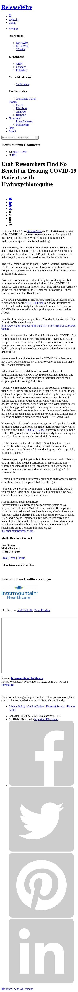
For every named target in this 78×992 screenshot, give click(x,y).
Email (4, 557)
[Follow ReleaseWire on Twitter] (41, 850)
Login (12, 22)
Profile (21, 557)
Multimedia (22, 124)
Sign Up (13, 19)
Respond (21, 114)
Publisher (21, 70)
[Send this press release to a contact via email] (10, 199)
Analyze (21, 111)
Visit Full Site (25, 610)
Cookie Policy (35, 706)
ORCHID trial (34, 302)
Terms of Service (55, 706)
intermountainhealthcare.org (17, 530)
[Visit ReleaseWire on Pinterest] (41, 916)
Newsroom (15, 118)
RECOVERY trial (34, 429)
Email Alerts (19, 151)
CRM (19, 63)
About (12, 131)
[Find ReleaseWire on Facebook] (41, 785)
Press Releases (24, 121)
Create (19, 105)
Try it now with (17, 988)
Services (13, 28)
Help (11, 127)
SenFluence (22, 84)
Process (13, 101)
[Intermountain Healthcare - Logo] (19, 597)
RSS (14, 155)
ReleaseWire (16, 7)
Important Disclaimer (46, 719)
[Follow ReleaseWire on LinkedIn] (41, 982)
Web (12, 557)
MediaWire (22, 46)
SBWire (20, 49)
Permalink (7, 684)
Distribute (21, 108)
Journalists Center (26, 98)
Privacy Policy (17, 706)
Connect (21, 66)
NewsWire (22, 42)
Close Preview (42, 610)
